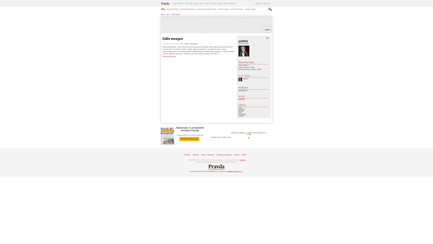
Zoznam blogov (223, 9)
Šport (240, 112)
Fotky (240, 108)
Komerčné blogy (237, 9)
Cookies (236, 155)
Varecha (206, 3)
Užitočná (219, 3)
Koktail (191, 3)
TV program (242, 114)
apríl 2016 (241, 99)
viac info (242, 160)
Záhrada (213, 3)
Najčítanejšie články (187, 9)
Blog (163, 9)
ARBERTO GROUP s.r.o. (235, 171)
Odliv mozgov (176, 14)
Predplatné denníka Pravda (189, 139)
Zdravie (196, 3)
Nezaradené (194, 44)
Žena (201, 3)
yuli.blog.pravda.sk (243, 43)
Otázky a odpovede (207, 155)
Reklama (196, 155)
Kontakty (187, 155)
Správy (175, 3)
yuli (168, 14)
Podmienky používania (223, 155)
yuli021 (186, 44)
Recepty (241, 111)
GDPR (244, 155)
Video (225, 3)
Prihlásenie (267, 3)
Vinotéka (241, 115)
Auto (186, 3)
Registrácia (258, 3)
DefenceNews (232, 3)
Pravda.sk (241, 109)
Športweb (181, 3)
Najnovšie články (172, 9)
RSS (267, 38)
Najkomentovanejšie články (206, 9)
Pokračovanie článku (169, 56)
